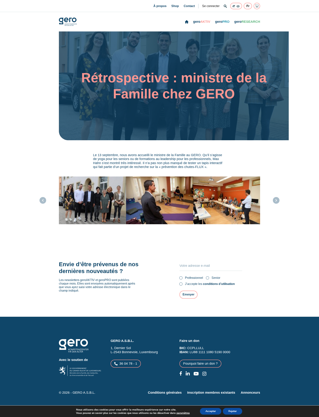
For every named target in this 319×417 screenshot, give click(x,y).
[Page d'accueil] (186, 22)
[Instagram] (204, 373)
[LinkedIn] (188, 373)
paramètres (183, 413)
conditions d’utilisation (219, 283)
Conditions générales (165, 392)
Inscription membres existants (211, 392)
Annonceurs (250, 392)
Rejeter (232, 411)
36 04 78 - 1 (128, 363)
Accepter (210, 411)
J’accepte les (210, 283)
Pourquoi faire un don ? (200, 363)
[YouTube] (196, 373)
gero (201, 21)
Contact (189, 6)
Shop (175, 6)
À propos (160, 6)
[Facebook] (180, 373)
